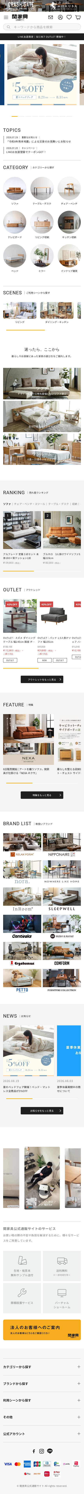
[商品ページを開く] (19, 310)
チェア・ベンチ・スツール (29, 503)
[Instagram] (41, 1451)
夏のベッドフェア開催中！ (42, 36)
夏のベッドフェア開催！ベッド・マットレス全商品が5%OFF (26, 1089)
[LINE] (50, 1451)
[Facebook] (33, 1451)
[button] (42, 27)
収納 (74, 503)
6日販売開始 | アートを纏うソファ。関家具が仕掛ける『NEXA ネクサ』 (26, 771)
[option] (42, 1178)
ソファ (7, 503)
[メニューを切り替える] (6, 17)
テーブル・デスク (58, 503)
